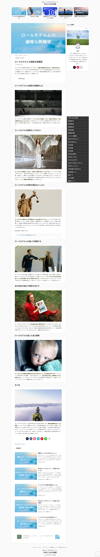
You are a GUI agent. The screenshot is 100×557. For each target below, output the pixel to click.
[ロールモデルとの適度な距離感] (38, 438)
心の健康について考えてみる (81, 16)
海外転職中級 (71, 124)
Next (87, 12)
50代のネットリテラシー (73, 166)
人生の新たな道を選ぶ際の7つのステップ (50, 17)
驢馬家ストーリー (72, 181)
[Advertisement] (78, 94)
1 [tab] (44, 21)
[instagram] (77, 67)
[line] (45, 438)
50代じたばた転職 (50, 4)
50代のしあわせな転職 (73, 118)
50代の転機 (70, 148)
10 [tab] (57, 21)
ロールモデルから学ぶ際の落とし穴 (47, 517)
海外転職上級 (71, 127)
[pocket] (34, 438)
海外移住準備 (71, 130)
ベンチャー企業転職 (72, 136)
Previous (13, 12)
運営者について (54, 547)
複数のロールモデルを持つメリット (47, 453)
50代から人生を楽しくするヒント (75, 163)
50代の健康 (70, 151)
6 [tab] (51, 21)
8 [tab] (54, 21)
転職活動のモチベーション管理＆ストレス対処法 (34, 17)
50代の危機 (70, 145)
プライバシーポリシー (37, 547)
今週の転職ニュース (72, 172)
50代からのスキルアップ (73, 139)
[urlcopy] (49, 438)
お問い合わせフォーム (62, 547)
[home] (81, 67)
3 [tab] (46, 21)
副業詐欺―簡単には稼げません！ (65, 16)
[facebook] (31, 438)
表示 (23, 78)
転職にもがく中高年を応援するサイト (50, 550)
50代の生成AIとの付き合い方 (74, 169)
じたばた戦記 (71, 178)
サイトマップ (46, 547)
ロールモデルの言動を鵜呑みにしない (27, 235)
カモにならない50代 (72, 160)
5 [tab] (49, 21)
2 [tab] (45, 21)
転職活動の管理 (71, 133)
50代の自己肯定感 (72, 154)
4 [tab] (48, 21)
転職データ (70, 175)
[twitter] (27, 438)
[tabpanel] (19, 13)
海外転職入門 (71, 121)
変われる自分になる (72, 142)
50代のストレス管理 (19, 16)
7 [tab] (52, 21)
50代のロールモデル (20, 444)
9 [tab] (55, 21)
